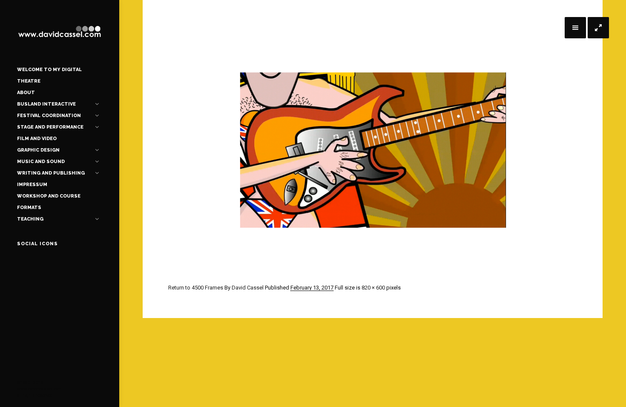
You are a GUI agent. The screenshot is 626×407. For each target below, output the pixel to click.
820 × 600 (373, 287)
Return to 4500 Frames (195, 287)
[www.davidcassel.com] (59, 32)
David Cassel (248, 287)
